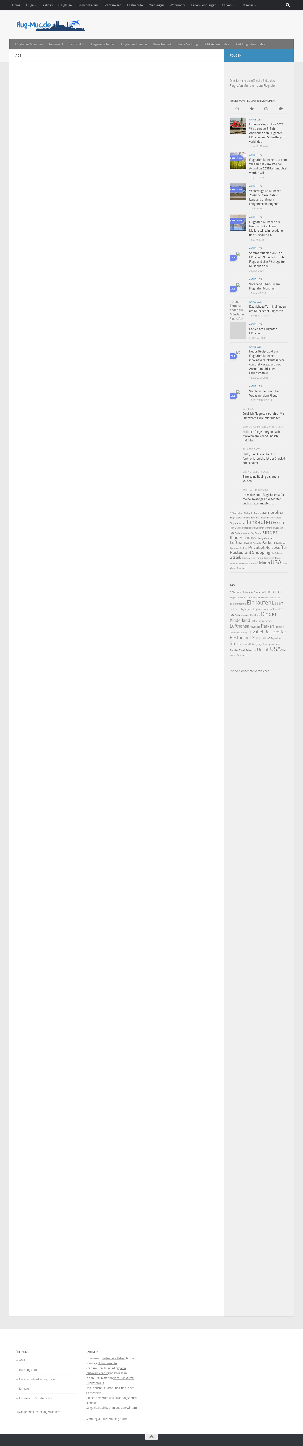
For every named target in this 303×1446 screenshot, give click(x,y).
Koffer (254, 538)
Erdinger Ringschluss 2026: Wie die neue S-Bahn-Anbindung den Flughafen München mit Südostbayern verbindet (267, 133)
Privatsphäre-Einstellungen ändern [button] (37, 1412)
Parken (227, 5)
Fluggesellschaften (102, 44)
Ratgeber (247, 5)
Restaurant (240, 552)
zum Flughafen (266, 86)
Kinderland (240, 537)
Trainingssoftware (273, 558)
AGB (22, 1360)
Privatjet (256, 547)
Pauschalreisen (88, 5)
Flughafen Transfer (134, 44)
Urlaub (263, 563)
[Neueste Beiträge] (237, 109)
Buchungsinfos (28, 1370)
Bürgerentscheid (238, 523)
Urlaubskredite (107, 1363)
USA (276, 562)
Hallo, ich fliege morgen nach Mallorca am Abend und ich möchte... (261, 436)
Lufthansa (239, 542)
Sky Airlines (276, 553)
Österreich (242, 568)
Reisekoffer (276, 547)
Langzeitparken (265, 538)
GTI (283, 527)
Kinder (269, 532)
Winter (233, 568)
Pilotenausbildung (239, 548)
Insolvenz (245, 533)
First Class (235, 527)
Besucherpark (162, 44)
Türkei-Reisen (245, 563)
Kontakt (24, 1389)
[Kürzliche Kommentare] (266, 109)
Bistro (247, 517)
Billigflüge (65, 5)
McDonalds (255, 543)
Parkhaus (280, 543)
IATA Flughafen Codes (250, 44)
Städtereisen (112, 5)
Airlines (47, 5)
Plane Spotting (187, 44)
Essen (278, 522)
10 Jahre (246, 513)
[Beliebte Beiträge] (251, 109)
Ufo (255, 563)
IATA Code (235, 533)
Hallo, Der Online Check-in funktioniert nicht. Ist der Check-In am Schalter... (265, 458)
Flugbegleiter (247, 527)
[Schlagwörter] (280, 109)
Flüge (30, 5)
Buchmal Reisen (258, 517)
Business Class (274, 517)
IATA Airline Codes (216, 44)
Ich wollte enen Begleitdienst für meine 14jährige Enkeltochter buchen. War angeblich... (263, 499)
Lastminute (135, 5)
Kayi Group (255, 533)
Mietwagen (156, 5)
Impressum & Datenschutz (36, 1398)
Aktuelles (255, 119)
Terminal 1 (56, 44)
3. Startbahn (236, 513)
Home (16, 5)
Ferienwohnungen (203, 5)
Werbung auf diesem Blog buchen (107, 1419)
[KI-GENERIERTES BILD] (238, 254)
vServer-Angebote (242, 671)
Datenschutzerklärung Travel (37, 1379)
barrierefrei (272, 512)
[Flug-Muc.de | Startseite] (50, 25)
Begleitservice (237, 517)
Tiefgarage (258, 558)
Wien (284, 563)
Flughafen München (29, 44)
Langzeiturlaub (95, 1408)
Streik (235, 557)
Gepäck (278, 527)
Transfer (234, 563)
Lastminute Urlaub (114, 1358)
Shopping (261, 552)
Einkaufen (259, 521)
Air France (256, 513)
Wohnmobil (178, 5)
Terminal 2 (76, 44)
